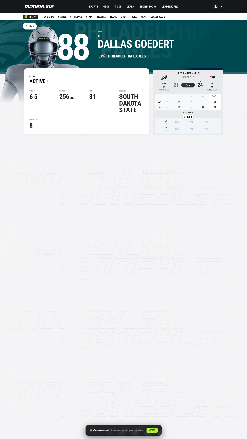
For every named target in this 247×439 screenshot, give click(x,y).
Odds (106, 6)
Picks (118, 6)
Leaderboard (170, 6)
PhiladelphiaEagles (127, 56)
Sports (93, 6)
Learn (130, 6)
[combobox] (30, 17)
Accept (152, 430)
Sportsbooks (148, 6)
